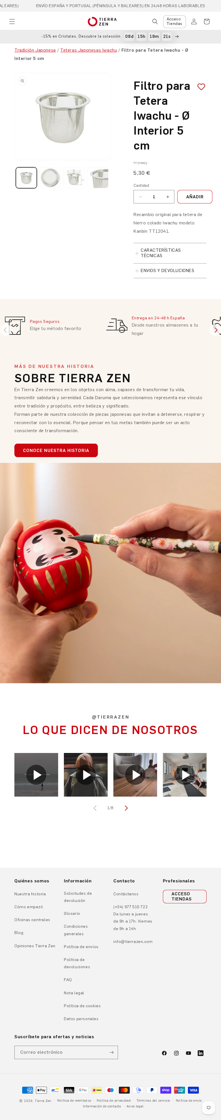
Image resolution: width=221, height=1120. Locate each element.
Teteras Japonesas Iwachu (88, 50)
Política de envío (189, 1100)
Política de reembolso (74, 1100)
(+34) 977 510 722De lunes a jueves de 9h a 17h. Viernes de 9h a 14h (133, 917)
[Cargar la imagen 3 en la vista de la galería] (74, 177)
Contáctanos (126, 894)
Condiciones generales (76, 930)
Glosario (72, 913)
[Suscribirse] (111, 1052)
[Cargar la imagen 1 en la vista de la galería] (26, 177)
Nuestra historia (30, 894)
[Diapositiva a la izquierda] (95, 808)
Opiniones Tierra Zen (35, 946)
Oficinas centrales (32, 919)
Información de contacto (102, 1106)
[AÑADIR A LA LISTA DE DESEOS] (199, 87)
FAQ (68, 979)
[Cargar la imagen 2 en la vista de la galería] (50, 177)
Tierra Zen (43, 1101)
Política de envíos (81, 946)
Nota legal (74, 993)
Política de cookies (82, 1005)
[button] (12, 21)
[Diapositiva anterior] (6, 330)
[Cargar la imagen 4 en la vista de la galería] (97, 177)
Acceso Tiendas (174, 21)
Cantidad (141, 185)
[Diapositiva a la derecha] (125, 808)
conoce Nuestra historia (56, 450)
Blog (18, 932)
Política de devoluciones (77, 963)
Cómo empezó (28, 906)
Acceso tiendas (182, 896)
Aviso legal (135, 1106)
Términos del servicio (153, 1100)
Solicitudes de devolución (78, 897)
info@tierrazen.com (133, 941)
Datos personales (81, 1018)
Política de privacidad (114, 1100)
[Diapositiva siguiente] (215, 330)
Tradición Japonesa (35, 50)
